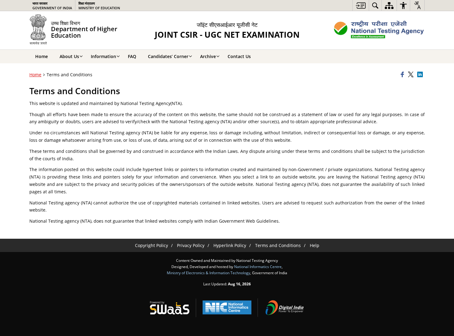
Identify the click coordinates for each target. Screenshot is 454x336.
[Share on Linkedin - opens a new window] (421, 74)
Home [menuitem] (41, 56)
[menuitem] (361, 5)
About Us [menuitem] (69, 56)
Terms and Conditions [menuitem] (278, 245)
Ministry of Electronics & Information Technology (208, 272)
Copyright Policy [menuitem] (151, 245)
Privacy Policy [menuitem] (190, 245)
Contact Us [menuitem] (239, 56)
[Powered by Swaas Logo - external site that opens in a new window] (169, 308)
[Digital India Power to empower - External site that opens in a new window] (284, 308)
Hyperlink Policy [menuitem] (229, 245)
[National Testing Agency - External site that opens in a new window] (379, 30)
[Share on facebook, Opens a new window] (403, 74)
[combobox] (417, 5)
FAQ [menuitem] (132, 56)
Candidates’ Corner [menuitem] (168, 56)
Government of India (52, 5)
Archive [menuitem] (208, 56)
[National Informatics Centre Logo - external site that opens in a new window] (227, 307)
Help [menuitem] (314, 245)
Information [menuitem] (103, 56)
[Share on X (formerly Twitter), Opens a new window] (411, 74)
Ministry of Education (99, 5)
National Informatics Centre (258, 266)
